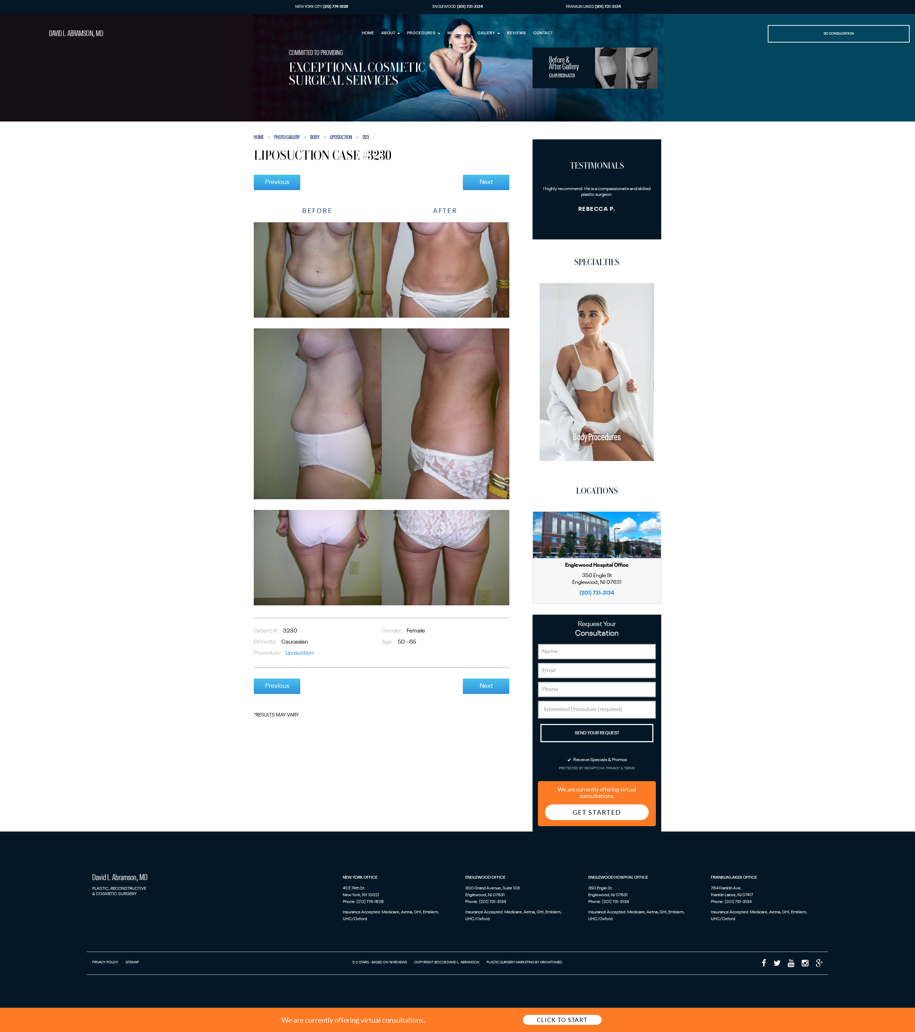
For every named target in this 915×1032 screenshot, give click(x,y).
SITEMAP (132, 962)
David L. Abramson (76, 33)
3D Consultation (839, 33)
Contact (543, 33)
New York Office (360, 877)
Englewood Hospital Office (618, 877)
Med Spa (457, 33)
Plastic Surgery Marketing (510, 962)
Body (315, 137)
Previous (277, 182)
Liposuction (341, 137)
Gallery (487, 33)
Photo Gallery (287, 137)
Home (368, 33)
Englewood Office (485, 877)
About (388, 33)
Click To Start (562, 1020)
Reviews (516, 33)
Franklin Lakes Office (734, 877)
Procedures (422, 33)
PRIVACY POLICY (105, 962)
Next (486, 182)
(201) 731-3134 (596, 593)
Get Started (597, 812)
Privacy (613, 768)
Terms (629, 768)
